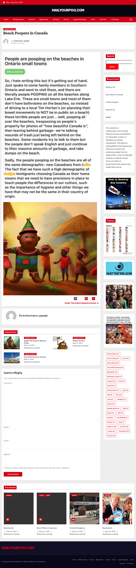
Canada (111, 381)
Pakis (110, 417)
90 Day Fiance (18, 19)
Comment (8, 383)
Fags (125, 390)
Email (6, 441)
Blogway (32, 561)
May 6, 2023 (29, 359)
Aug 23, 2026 (44, 531)
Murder (110, 413)
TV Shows (115, 19)
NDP (120, 413)
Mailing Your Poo (9, 29)
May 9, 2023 (78, 343)
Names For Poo (79, 341)
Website (7, 454)
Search (110, 56)
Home (6, 19)
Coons (41, 495)
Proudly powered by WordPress (12, 561)
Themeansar (41, 561)
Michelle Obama (113, 408)
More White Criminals (114, 95)
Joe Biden (121, 399)
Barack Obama (113, 363)
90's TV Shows (113, 358)
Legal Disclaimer (79, 19)
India (119, 395)
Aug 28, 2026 (11, 531)
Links (93, 19)
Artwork (32, 19)
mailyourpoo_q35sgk (21, 41)
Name (7, 427)
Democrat (111, 385)
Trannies (111, 431)
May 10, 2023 (29, 345)
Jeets (110, 399)
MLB (125, 408)
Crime (122, 381)
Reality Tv (111, 426)
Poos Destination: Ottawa (35, 357)
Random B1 (110, 110)
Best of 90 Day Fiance (115, 367)
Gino (109, 395)
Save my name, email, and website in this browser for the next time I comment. (37, 468)
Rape (121, 422)
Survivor (103, 19)
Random (111, 422)
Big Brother (44, 19)
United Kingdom (112, 102)
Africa (126, 358)
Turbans (111, 435)
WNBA (108, 117)
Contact (56, 19)
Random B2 (110, 87)
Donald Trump (113, 390)
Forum (66, 19)
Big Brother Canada (114, 376)
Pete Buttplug (122, 417)
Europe (74, 495)
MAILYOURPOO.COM (68, 10)
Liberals (110, 404)
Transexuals (124, 431)
